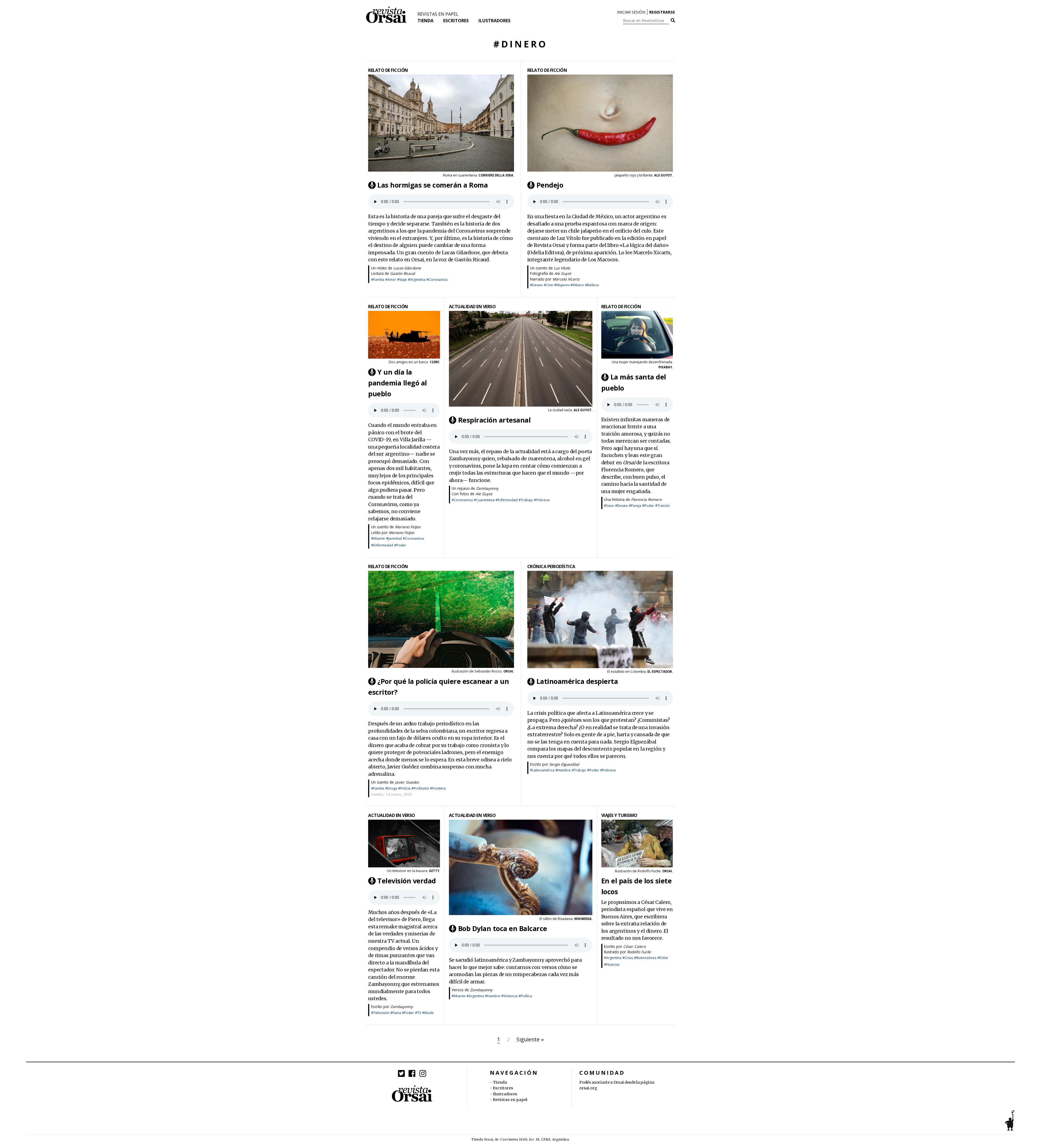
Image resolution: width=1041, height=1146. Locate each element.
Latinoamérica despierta (577, 681)
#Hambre (563, 770)
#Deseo (536, 285)
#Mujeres (561, 285)
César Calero (634, 946)
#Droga (391, 788)
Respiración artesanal (494, 419)
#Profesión (420, 788)
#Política (525, 996)
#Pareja (635, 505)
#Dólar (662, 957)
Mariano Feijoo (407, 526)
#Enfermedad (382, 545)
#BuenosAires (645, 957)
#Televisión (380, 1012)
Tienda (425, 21)
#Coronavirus (437, 279)
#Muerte (378, 538)
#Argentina (416, 279)
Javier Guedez (407, 782)
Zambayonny (487, 488)
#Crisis (627, 957)
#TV (418, 1012)
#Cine (548, 285)
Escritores (456, 21)
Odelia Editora (545, 252)
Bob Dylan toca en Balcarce (502, 928)
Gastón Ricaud (402, 273)
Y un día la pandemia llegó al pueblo (397, 382)
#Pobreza (542, 500)
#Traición (662, 505)
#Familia (377, 279)
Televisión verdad (406, 880)
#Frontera (438, 788)
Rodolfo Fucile (649, 870)
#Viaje (402, 279)
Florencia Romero (646, 499)
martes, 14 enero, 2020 (391, 794)
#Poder (400, 545)
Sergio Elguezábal (564, 764)
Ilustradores (494, 21)
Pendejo (549, 184)
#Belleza (592, 285)
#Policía (404, 788)
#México (577, 285)
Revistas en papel (437, 14)
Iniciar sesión (631, 12)
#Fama (395, 1012)
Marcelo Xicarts (565, 279)
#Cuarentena (484, 500)
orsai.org (588, 1088)
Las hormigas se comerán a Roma (432, 184)
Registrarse (662, 12)
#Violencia (509, 996)
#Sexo (609, 505)
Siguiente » (530, 1039)
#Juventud (394, 538)
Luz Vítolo (562, 268)
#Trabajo (526, 500)
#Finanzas (611, 964)
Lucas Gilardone (407, 268)
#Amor (390, 279)
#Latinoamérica (542, 770)
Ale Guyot (562, 273)
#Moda (427, 1012)
